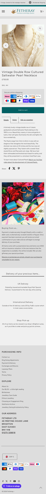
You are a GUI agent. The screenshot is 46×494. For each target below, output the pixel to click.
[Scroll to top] (41, 487)
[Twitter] (6, 481)
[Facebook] (2, 481)
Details (6, 120)
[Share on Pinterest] (19, 168)
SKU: (3, 85)
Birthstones (6, 392)
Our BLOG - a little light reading (13, 389)
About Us (5, 386)
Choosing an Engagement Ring (12, 401)
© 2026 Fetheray (8, 491)
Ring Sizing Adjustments (10, 360)
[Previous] (6, 45)
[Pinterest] (10, 481)
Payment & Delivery (9, 363)
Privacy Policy (7, 375)
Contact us (6, 357)
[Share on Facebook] (9, 168)
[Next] (40, 45)
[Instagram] (18, 481)
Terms (4, 372)
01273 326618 (8, 432)
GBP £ (11, 457)
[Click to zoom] (40, 28)
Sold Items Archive (8, 404)
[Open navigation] (5, 11)
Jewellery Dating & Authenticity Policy (15, 407)
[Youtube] (14, 481)
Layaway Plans (7, 369)
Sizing (14, 120)
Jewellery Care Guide (9, 395)
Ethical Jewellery (8, 398)
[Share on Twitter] (14, 168)
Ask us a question (26, 120)
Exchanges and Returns (10, 366)
